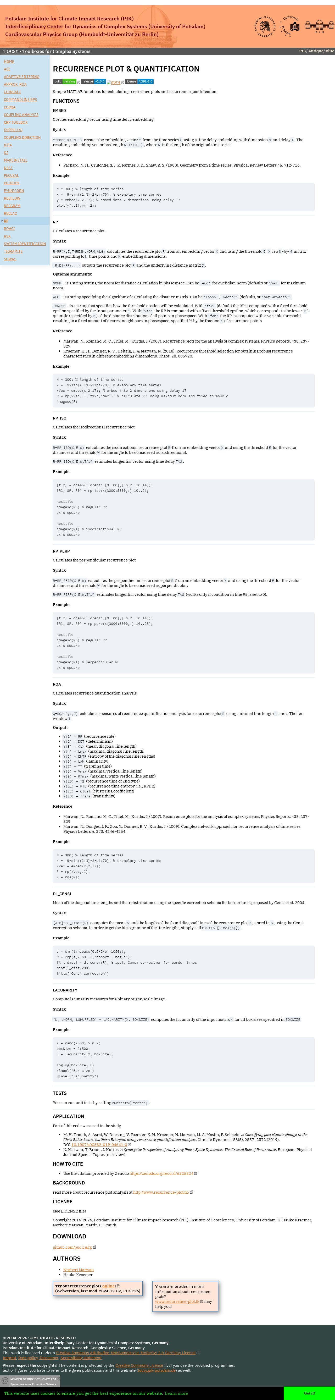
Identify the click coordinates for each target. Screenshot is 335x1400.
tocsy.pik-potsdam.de (157, 1370)
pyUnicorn (14, 190)
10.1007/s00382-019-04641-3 (99, 1144)
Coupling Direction (22, 137)
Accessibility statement (81, 1357)
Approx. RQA (15, 84)
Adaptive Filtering (21, 76)
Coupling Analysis (21, 114)
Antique (315, 50)
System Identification (25, 243)
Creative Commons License (139, 1365)
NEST (8, 167)
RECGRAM (12, 205)
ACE (7, 69)
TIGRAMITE (13, 251)
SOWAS (10, 258)
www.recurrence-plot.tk (177, 1301)
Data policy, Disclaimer (38, 1357)
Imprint (9, 1357)
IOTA (8, 144)
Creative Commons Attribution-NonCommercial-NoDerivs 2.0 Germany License (126, 1352)
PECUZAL (11, 175)
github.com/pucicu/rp (72, 1247)
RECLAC (10, 213)
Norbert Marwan (78, 1269)
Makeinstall (15, 160)
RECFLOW (12, 198)
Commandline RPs (20, 99)
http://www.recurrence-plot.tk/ (161, 1192)
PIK (302, 50)
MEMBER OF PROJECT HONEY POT (33, 1379)
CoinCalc (12, 91)
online (108, 1285)
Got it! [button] (309, 1393)
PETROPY (11, 182)
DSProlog (13, 129)
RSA (7, 236)
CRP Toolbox (15, 122)
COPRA (9, 106)
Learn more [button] (176, 1393)
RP (6, 220)
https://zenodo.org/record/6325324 (161, 1173)
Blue (330, 50)
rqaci (9, 228)
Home (9, 61)
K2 (6, 152)
